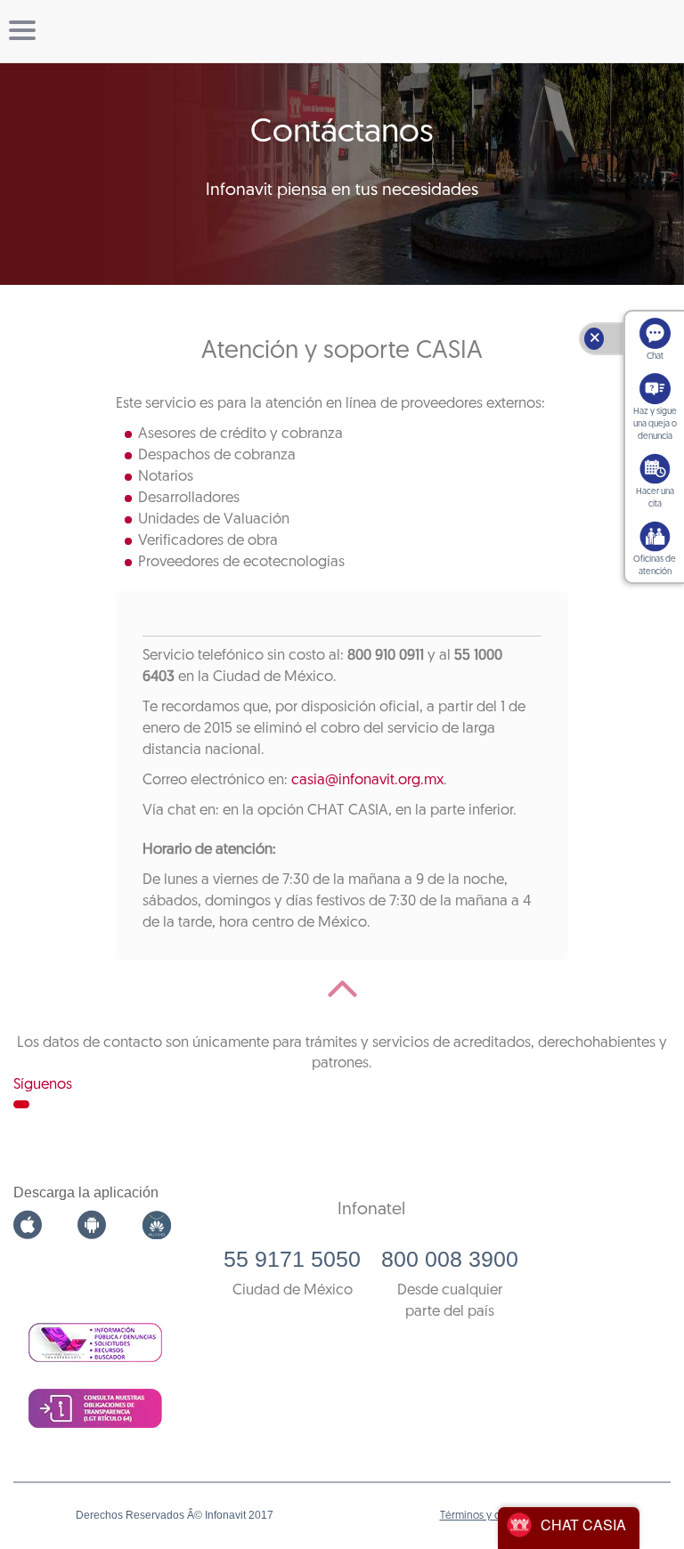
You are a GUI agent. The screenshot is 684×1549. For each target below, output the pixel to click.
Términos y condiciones (496, 1516)
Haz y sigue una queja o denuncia (655, 424)
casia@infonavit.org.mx (367, 780)
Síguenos (42, 1084)
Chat (655, 357)
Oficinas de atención (654, 566)
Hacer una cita (655, 498)
